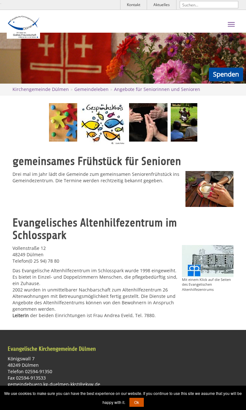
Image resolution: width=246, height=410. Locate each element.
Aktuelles (161, 4)
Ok (136, 402)
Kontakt (133, 4)
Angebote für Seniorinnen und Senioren (157, 89)
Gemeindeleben (91, 89)
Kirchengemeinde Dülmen (40, 89)
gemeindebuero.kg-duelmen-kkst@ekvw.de (54, 384)
